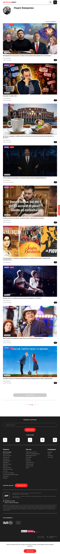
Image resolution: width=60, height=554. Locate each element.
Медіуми (5, 478)
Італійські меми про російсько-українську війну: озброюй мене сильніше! (23, 218)
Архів (27, 467)
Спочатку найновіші (50, 21)
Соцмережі (52, 449)
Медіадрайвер (7, 460)
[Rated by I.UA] (36, 532)
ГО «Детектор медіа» (8, 473)
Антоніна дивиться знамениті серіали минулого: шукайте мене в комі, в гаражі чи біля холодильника (26, 259)
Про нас (28, 449)
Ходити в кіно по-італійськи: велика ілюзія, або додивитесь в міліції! (21, 298)
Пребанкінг (6, 459)
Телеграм (50, 455)
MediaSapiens (6, 453)
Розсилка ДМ (29, 466)
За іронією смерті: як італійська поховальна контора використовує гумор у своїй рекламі (27, 378)
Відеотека (5, 466)
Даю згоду (30, 551)
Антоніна (7, 25)
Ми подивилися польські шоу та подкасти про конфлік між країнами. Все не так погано (27, 55)
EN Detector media (8, 469)
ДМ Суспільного (7, 455)
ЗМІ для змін (6, 457)
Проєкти (6, 449)
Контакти (28, 460)
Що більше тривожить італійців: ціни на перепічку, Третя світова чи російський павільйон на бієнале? (28, 136)
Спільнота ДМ (29, 464)
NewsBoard (6, 462)
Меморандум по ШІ (31, 455)
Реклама (28, 459)
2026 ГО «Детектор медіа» (12, 502)
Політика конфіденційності (33, 453)
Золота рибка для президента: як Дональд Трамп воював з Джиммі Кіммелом (24, 178)
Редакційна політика (31, 452)
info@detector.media (10, 501)
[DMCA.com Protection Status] (24, 532)
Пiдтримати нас (21, 485)
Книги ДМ (28, 457)
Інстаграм (50, 457)
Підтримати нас (30, 462)
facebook (50, 452)
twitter (49, 453)
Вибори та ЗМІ (7, 467)
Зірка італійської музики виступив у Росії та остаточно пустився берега (22, 338)
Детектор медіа (7, 452)
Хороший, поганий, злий (9, 96)
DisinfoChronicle (7, 464)
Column (12, 25)
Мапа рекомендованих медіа (10, 474)
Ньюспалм (6, 476)
